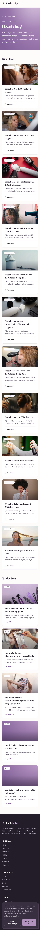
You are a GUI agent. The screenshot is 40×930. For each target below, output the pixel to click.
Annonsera (5, 886)
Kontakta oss (6, 890)
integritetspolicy (12, 916)
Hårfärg (4, 855)
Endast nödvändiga (12, 922)
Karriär (4, 883)
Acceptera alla (29, 922)
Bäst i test (5, 862)
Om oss (4, 876)
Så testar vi (6, 880)
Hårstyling (5, 848)
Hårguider (5, 865)
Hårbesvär (5, 852)
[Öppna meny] (36, 4)
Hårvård (5, 845)
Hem (3, 16)
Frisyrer (4, 858)
